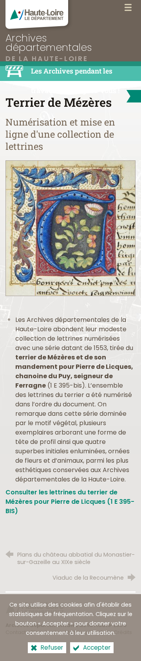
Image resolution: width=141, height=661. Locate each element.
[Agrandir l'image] (70, 227)
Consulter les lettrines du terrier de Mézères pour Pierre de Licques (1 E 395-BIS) (69, 502)
